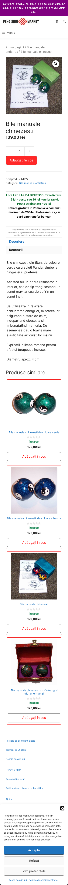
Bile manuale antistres (32, 183)
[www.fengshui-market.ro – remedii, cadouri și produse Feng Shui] (21, 21)
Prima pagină (15, 47)
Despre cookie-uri (15, 759)
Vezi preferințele (34, 871)
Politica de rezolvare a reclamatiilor (24, 788)
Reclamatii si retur (15, 779)
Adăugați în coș (21, 160)
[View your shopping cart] (57, 21)
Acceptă (34, 850)
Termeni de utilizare (16, 749)
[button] (62, 808)
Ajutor (9, 799)
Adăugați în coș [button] (34, 456)
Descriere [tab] (16, 241)
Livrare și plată (13, 770)
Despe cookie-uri (17, 880)
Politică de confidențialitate (43, 880)
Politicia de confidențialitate (20, 740)
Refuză (34, 860)
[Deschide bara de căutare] (64, 21)
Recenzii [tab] (16, 250)
